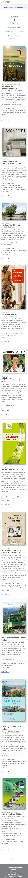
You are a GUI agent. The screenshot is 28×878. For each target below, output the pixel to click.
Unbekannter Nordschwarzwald (9, 87)
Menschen (17, 35)
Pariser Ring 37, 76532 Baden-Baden (14, 871)
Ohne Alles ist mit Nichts (11, 550)
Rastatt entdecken (9, 314)
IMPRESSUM (20, 876)
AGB (6, 876)
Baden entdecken (8, 20)
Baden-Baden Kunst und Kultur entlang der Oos (11, 162)
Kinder (21, 31)
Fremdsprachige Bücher (14, 27)
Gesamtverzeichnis (10, 31)
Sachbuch (20, 38)
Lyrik (9, 35)
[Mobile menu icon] (26, 2)
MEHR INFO (4, 120)
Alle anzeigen (14, 16)
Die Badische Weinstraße (12, 469)
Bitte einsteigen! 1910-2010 (12, 814)
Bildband (14, 23)
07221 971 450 (14, 872)
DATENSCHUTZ (12, 876)
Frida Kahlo (6, 378)
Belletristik (21, 20)
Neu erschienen (9, 38)
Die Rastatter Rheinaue (11, 225)
